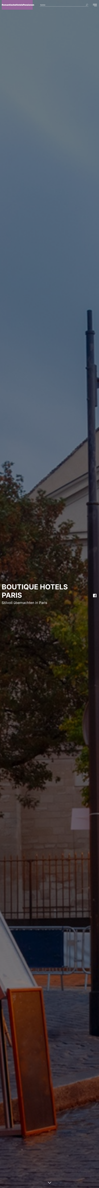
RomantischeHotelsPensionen (17, 5)
